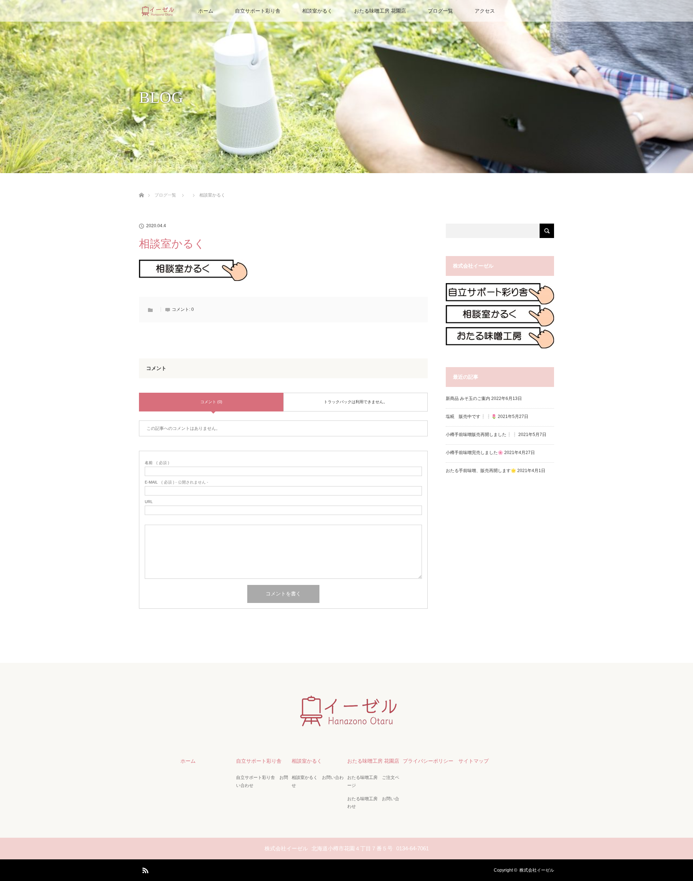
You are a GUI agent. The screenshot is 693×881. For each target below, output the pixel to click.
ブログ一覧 (440, 11)
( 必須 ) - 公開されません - (176, 482)
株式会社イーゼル (536, 870)
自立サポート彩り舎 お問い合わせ (262, 781)
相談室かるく (317, 11)
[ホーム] (141, 186)
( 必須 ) (157, 463)
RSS (144, 869)
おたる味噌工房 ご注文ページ (373, 781)
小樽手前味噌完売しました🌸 (474, 452)
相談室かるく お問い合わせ (318, 781)
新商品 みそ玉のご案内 (468, 398)
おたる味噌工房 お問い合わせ (373, 802)
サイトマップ (473, 761)
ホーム (205, 11)
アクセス (485, 11)
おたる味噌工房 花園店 (380, 11)
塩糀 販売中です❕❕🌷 (471, 416)
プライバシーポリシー (428, 761)
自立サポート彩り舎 (257, 11)
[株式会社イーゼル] (346, 725)
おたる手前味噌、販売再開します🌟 (481, 470)
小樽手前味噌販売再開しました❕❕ (481, 434)
